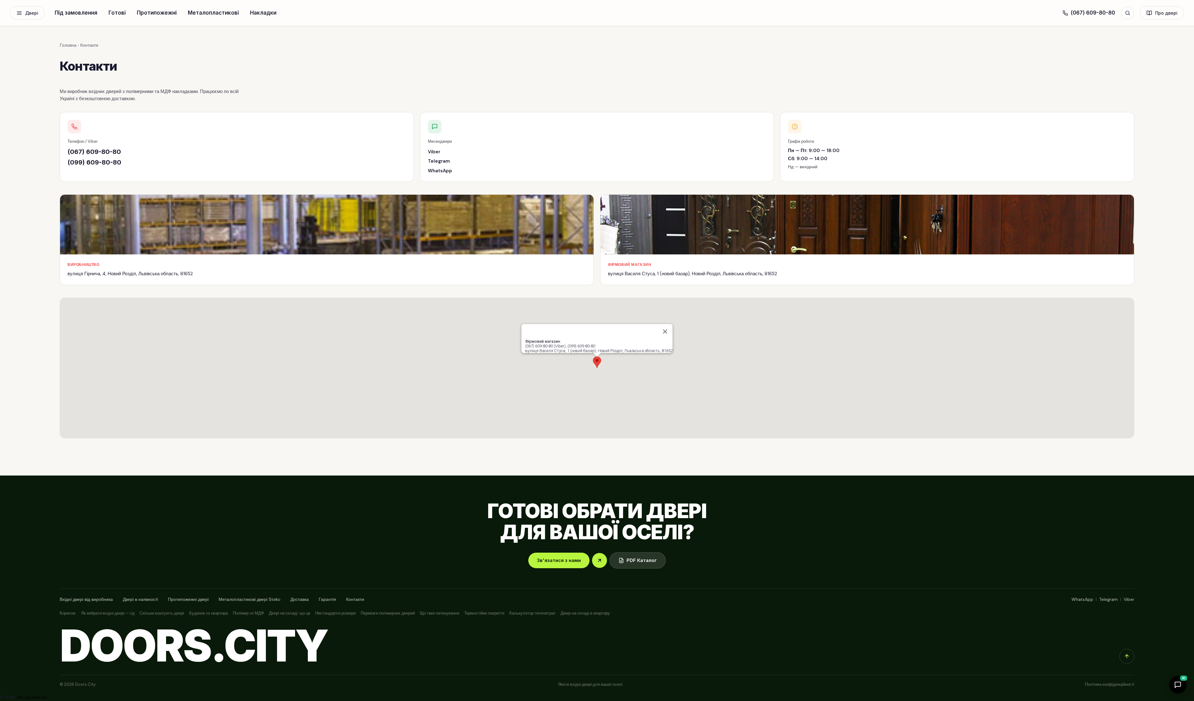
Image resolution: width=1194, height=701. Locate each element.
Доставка (299, 599)
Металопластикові (213, 13)
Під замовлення (76, 13)
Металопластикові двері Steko (249, 599)
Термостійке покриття (484, 613)
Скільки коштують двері (162, 613)
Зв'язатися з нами (559, 560)
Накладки (263, 13)
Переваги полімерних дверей (388, 613)
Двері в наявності (140, 599)
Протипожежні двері (188, 599)
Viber (434, 152)
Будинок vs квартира (208, 613)
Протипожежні (157, 13)
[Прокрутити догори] (1126, 656)
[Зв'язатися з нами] (599, 560)
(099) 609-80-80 (94, 162)
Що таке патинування (439, 613)
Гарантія (327, 599)
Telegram (439, 161)
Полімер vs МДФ (248, 613)
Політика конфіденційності (1109, 684)
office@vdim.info (32, 697)
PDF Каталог (642, 560)
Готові (117, 13)
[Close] (665, 331)
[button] (597, 362)
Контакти (355, 599)
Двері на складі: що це (289, 613)
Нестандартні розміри (335, 613)
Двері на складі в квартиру (585, 613)
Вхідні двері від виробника (86, 599)
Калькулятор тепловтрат (532, 613)
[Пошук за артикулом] (1127, 13)
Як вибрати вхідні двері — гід (108, 613)
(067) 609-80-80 (1093, 13)
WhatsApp (440, 171)
